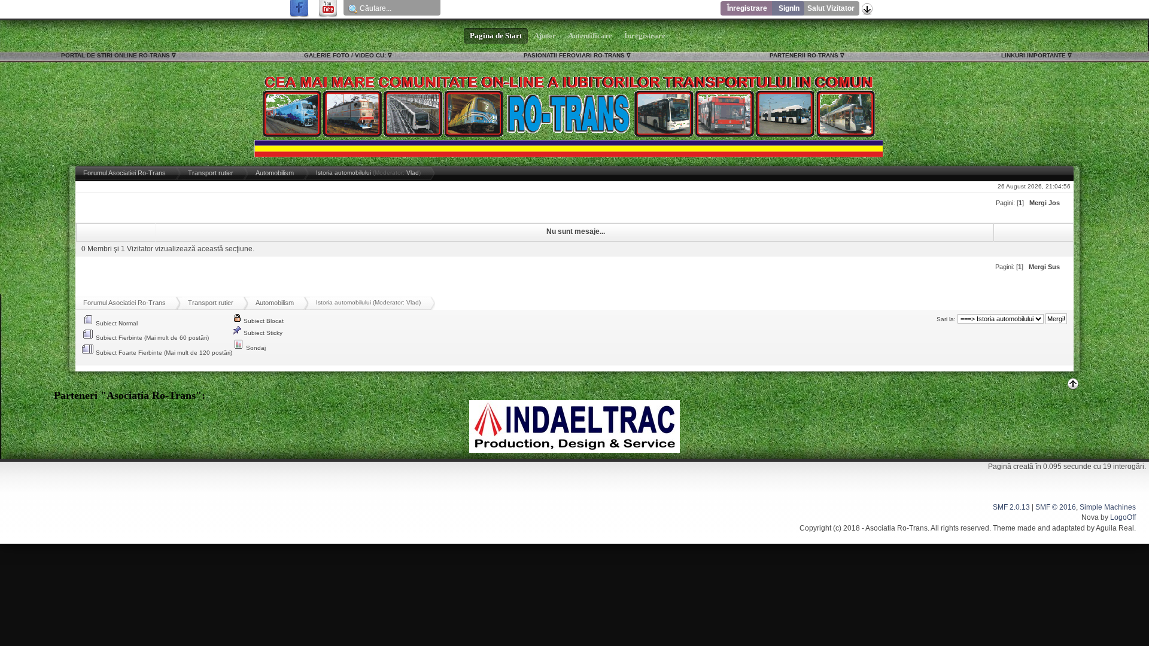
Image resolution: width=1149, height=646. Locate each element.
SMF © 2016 (1055, 507)
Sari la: (946, 319)
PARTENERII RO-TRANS (804, 55)
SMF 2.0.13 (1011, 507)
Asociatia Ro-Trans (896, 528)
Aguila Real (1115, 528)
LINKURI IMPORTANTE (1033, 55)
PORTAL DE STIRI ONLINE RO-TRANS (115, 55)
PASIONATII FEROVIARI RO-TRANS (574, 55)
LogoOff (1123, 517)
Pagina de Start (496, 36)
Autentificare (590, 36)
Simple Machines (1108, 507)
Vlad (412, 172)
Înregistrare (747, 8)
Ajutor (545, 36)
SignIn (789, 8)
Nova (1090, 517)
